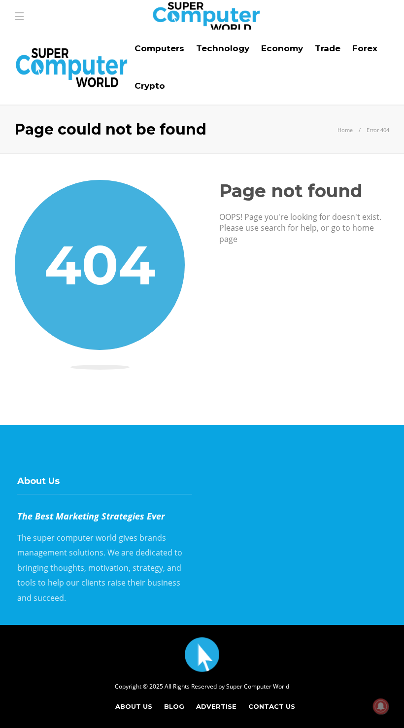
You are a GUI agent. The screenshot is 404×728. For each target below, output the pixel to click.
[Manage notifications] (381, 706)
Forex (364, 48)
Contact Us (271, 706)
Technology (222, 48)
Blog (174, 706)
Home (345, 130)
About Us (133, 706)
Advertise (216, 706)
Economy (282, 48)
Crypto (150, 86)
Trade (327, 48)
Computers (159, 48)
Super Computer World (257, 686)
